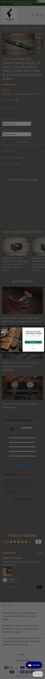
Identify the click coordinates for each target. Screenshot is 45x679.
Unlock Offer (33, 342)
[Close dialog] (43, 329)
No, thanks (33, 348)
